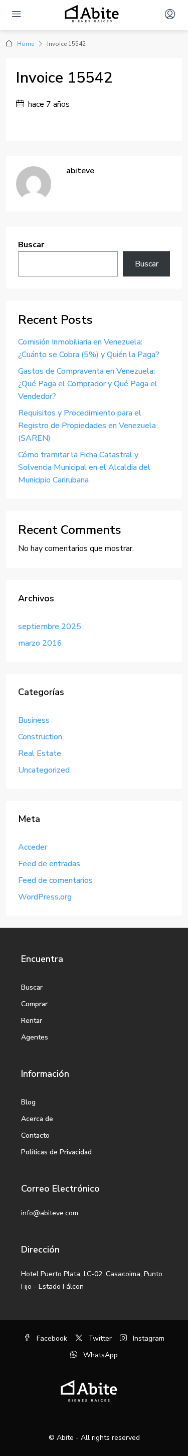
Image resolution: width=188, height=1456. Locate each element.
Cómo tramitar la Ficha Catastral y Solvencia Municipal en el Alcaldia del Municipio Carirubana (84, 467)
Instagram (147, 1338)
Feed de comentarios (55, 880)
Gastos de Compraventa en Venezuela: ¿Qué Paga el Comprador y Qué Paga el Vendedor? (87, 384)
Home (25, 44)
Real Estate (39, 753)
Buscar (31, 244)
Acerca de (37, 1119)
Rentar (31, 1020)
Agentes (34, 1037)
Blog (28, 1102)
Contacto (35, 1135)
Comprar (34, 1004)
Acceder (32, 847)
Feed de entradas (49, 863)
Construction (40, 736)
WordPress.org (45, 897)
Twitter (99, 1338)
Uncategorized (44, 770)
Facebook (51, 1338)
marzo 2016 (40, 643)
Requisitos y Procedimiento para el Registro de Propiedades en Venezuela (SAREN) (87, 425)
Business (34, 720)
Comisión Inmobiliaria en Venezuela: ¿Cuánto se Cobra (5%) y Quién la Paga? (88, 348)
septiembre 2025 (49, 626)
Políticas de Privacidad (56, 1152)
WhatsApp (99, 1355)
